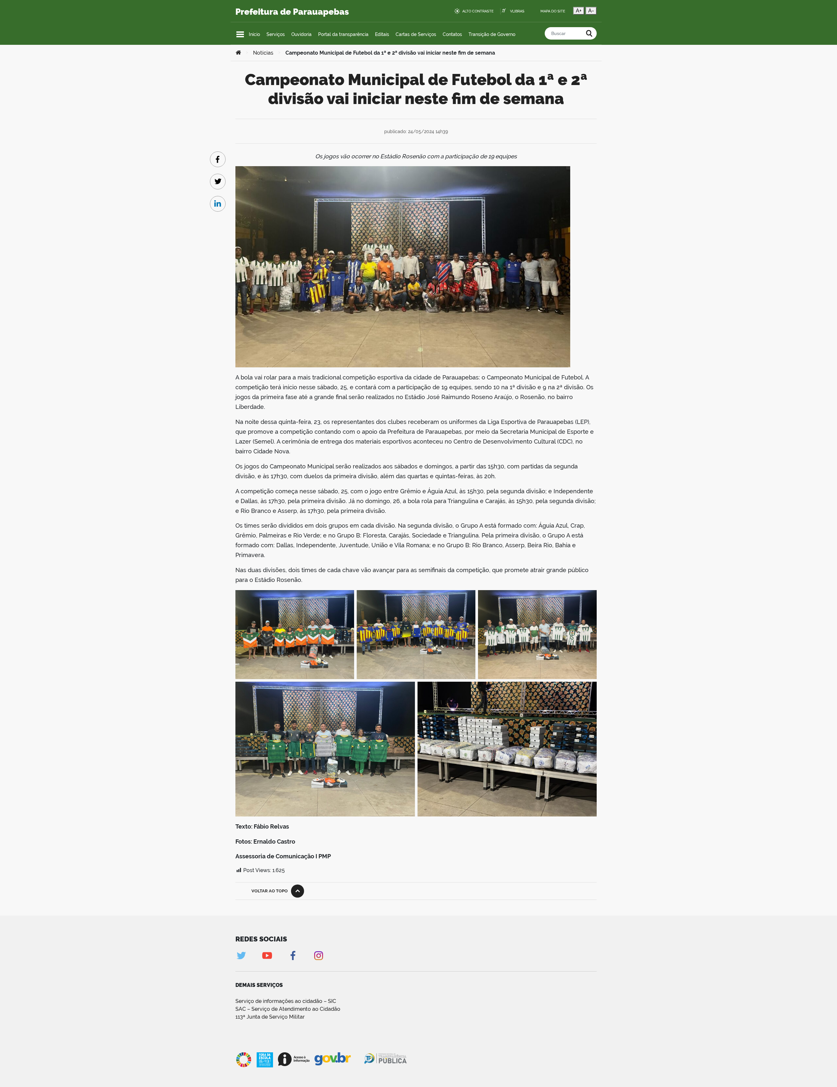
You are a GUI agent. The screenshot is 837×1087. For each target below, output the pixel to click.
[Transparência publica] (386, 1059)
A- (591, 11)
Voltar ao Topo (269, 890)
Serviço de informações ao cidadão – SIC (285, 1001)
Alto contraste (478, 11)
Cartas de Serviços (416, 34)
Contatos (452, 34)
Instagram (318, 955)
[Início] (238, 53)
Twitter (241, 955)
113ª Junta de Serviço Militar (270, 1017)
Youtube (267, 955)
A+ (579, 11)
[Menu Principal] (240, 34)
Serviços (275, 34)
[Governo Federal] (339, 1059)
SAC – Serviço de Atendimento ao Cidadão (287, 1009)
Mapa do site (552, 11)
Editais (382, 34)
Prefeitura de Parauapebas (292, 12)
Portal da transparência (343, 34)
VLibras (517, 11)
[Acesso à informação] (294, 1059)
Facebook (293, 955)
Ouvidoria (301, 34)
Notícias (263, 53)
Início (254, 34)
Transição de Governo (492, 34)
